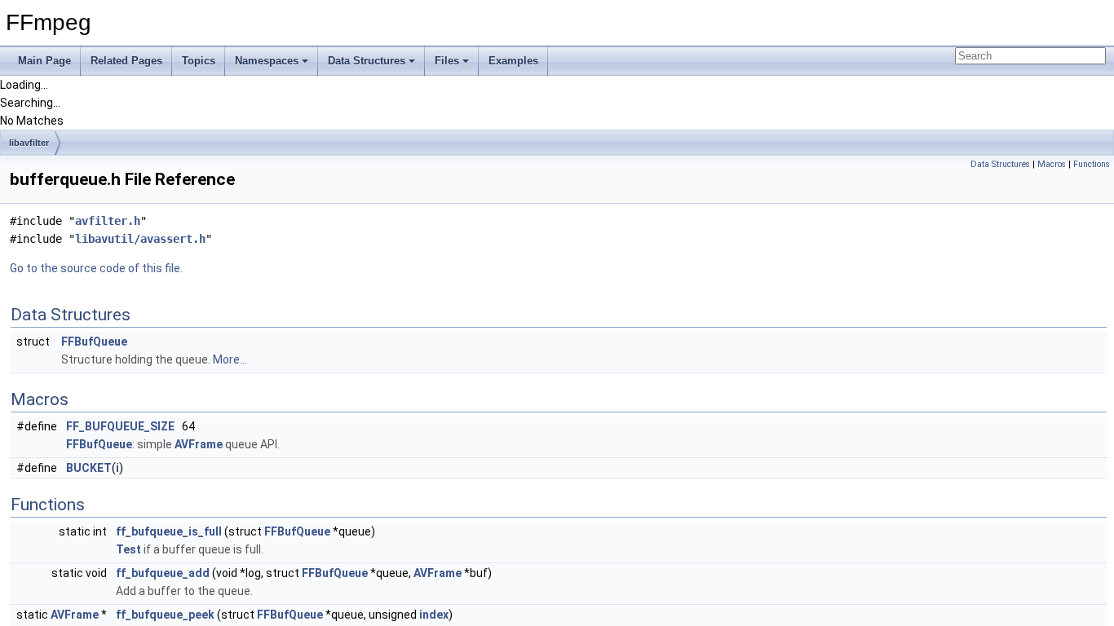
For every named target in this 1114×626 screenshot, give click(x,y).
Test (128, 549)
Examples (513, 61)
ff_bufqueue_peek (165, 614)
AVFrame (199, 444)
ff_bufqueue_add (163, 573)
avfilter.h (107, 220)
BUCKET (89, 467)
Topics (198, 61)
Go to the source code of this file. (96, 268)
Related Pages (126, 61)
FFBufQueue (94, 341)
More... (230, 359)
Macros (1051, 164)
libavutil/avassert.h (140, 238)
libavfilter (29, 143)
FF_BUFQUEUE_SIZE (120, 426)
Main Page (44, 61)
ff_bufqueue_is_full (169, 531)
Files (447, 61)
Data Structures (366, 61)
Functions (1091, 164)
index (434, 614)
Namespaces (266, 61)
